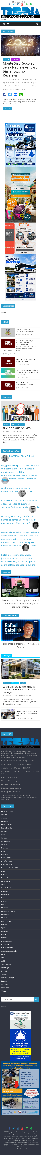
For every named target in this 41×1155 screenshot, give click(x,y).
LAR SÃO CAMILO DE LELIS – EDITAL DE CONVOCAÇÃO (26, 331)
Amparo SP (19, 82)
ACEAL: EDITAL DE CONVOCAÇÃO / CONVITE (25, 384)
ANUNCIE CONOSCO (10, 1142)
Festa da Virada (14, 86)
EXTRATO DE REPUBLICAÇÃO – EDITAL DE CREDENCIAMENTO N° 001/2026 (27, 372)
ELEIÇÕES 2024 (6, 861)
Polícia (3, 934)
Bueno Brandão (6, 828)
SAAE (3, 958)
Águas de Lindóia (7, 811)
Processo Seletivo (7, 941)
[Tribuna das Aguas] (3, 24)
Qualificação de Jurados (9, 951)
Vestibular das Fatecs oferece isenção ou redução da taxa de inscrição (19, 689)
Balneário (4, 821)
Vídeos (3, 991)
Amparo (4, 815)
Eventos (4, 875)
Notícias (4, 924)
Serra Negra (14, 89)
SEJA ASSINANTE (22, 1142)
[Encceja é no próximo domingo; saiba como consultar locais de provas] (8, 711)
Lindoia (23, 86)
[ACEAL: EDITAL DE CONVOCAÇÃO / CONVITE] (8, 382)
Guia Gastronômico (8, 888)
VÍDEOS (24, 1140)
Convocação (5, 841)
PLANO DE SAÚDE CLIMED (17, 428)
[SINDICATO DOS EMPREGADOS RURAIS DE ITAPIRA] (8, 358)
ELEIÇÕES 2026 (6, 865)
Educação (15, 683)
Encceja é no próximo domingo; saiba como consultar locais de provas (27, 713)
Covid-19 (4, 845)
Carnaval (4, 831)
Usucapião (4, 984)
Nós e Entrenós (6, 921)
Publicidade (5, 944)
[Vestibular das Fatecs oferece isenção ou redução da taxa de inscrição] (20, 660)
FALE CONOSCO (33, 1142)
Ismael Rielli (5, 894)
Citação (3, 835)
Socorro (4, 981)
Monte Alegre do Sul (8, 911)
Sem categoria (6, 964)
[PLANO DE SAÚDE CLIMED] (20, 402)
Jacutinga (4, 901)
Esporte (4, 871)
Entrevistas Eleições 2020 (10, 868)
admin (20, 431)
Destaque (7, 683)
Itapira (3, 898)
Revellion (6, 89)
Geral (3, 884)
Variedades (15, 59)
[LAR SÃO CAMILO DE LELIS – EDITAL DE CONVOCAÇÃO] (8, 329)
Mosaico (4, 918)
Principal (6, 59)
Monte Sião (5, 914)
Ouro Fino (4, 931)
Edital (3, 851)
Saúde (3, 961)
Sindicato (6, 424)
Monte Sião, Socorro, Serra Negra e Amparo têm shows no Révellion (20, 69)
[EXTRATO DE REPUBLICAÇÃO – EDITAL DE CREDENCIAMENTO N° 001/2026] (8, 369)
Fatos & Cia (5, 878)
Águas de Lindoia (9, 82)
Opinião (4, 928)
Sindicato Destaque (18, 424)
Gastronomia (5, 881)
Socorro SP (23, 89)
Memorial (4, 908)
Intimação (4, 891)
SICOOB (4, 971)
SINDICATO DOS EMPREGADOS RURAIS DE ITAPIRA (27, 360)
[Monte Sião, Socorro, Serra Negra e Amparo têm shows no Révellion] (20, 36)
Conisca (4, 838)
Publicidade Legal (7, 948)
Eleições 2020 (6, 858)
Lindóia (3, 904)
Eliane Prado (28, 79)
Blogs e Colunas (6, 825)
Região (23, 683)
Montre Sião (31, 86)
